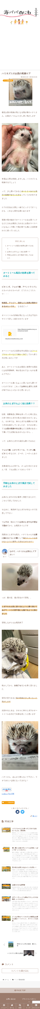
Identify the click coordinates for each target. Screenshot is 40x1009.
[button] (36, 507)
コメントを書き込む (20, 971)
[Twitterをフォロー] (22, 812)
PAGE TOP (21, 990)
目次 (17, 241)
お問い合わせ (11, 999)
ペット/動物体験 (9, 802)
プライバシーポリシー (29, 1000)
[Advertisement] (20, 53)
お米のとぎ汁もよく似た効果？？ (18, 252)
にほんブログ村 (8, 794)
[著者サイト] (17, 812)
